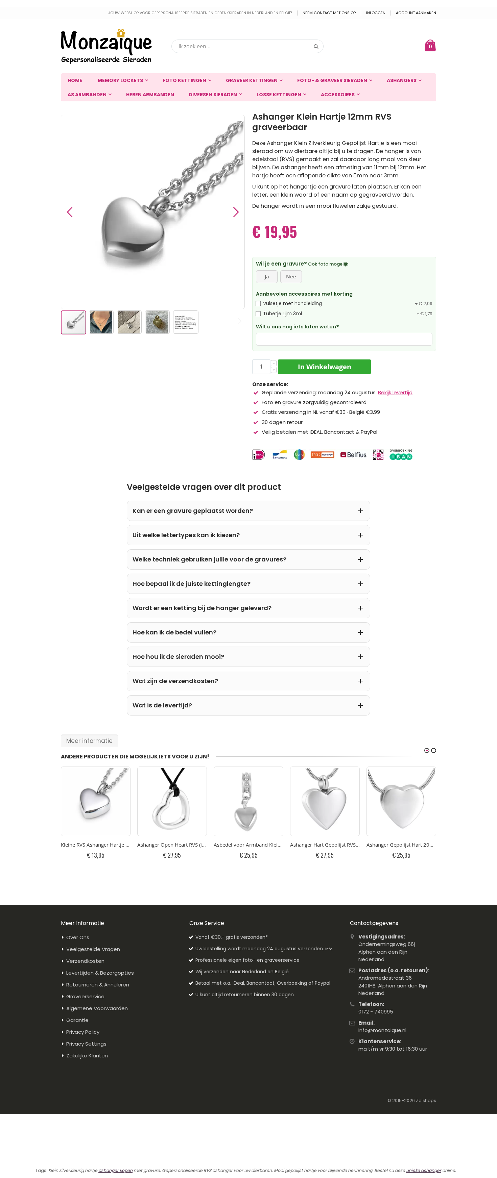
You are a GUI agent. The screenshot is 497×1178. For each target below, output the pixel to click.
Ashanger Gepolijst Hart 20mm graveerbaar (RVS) (401, 844)
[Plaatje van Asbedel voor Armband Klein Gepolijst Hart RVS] (248, 801)
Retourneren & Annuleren (97, 984)
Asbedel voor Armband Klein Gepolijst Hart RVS (248, 844)
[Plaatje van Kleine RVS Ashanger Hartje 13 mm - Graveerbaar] (96, 801)
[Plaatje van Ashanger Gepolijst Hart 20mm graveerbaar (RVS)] (401, 801)
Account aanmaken (416, 13)
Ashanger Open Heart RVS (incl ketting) (172, 844)
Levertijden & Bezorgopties (100, 972)
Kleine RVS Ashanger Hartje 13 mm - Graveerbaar (96, 844)
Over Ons (77, 937)
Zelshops (426, 1100)
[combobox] (247, 46)
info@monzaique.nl (382, 1030)
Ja (267, 276)
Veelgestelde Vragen (93, 949)
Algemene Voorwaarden (97, 1008)
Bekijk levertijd (395, 392)
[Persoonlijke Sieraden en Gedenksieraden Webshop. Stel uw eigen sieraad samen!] (106, 46)
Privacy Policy (82, 1031)
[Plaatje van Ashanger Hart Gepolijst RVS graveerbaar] (325, 801)
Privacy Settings (86, 1043)
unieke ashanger (423, 1170)
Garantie (77, 1020)
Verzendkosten (85, 960)
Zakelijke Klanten (87, 1055)
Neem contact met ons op (329, 13)
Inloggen (375, 13)
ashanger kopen (115, 1170)
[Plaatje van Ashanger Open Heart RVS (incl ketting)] (172, 801)
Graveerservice (85, 996)
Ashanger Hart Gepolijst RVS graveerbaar (325, 844)
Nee (291, 276)
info (328, 949)
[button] (69, 212)
